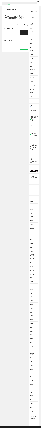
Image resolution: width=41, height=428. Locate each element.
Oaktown (31, 62)
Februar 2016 (31, 349)
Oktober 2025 (31, 209)
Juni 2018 (31, 311)
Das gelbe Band (33, 144)
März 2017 (31, 331)
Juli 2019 (31, 293)
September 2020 (32, 274)
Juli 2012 (31, 407)
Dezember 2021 (32, 254)
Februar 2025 (31, 216)
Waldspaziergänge (32, 92)
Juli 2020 (31, 277)
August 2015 (31, 357)
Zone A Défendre (33, 130)
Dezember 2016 (32, 335)
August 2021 (31, 259)
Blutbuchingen (32, 27)
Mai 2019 (31, 296)
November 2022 (32, 240)
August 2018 (31, 308)
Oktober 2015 (31, 354)
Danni (31, 28)
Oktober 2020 (31, 273)
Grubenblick (31, 42)
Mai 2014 (31, 377)
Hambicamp (31, 46)
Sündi (31, 81)
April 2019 (31, 297)
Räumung (31, 65)
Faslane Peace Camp (33, 133)
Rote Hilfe (32, 120)
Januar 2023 (31, 239)
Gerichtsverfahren (32, 39)
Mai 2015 (31, 361)
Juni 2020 (31, 278)
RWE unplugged (33, 158)
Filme (30, 31)
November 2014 (32, 369)
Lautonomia (32, 157)
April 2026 (31, 201)
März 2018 (31, 315)
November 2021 (32, 255)
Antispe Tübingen (33, 419)
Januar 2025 (31, 217)
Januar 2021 (31, 269)
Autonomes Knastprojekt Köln (34, 116)
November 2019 (32, 288)
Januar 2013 (31, 399)
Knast (31, 50)
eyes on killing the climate (34, 177)
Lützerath (31, 54)
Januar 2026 (31, 205)
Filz (30, 32)
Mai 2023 (31, 235)
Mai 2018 (31, 312)
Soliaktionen (15, 30)
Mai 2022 (31, 247)
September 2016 (32, 339)
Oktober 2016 (31, 338)
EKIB (31, 147)
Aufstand (31, 23)
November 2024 (32, 220)
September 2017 (32, 323)
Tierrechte (31, 88)
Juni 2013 (31, 392)
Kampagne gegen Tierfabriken (34, 420)
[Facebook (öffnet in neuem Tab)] (38, 1)
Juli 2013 (31, 391)
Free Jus (31, 35)
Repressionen (31, 69)
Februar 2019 (31, 300)
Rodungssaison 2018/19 (33, 73)
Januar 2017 (31, 334)
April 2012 (31, 411)
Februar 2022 (31, 251)
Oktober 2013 (31, 387)
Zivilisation (31, 96)
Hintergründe (31, 47)
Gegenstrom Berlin (33, 149)
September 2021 (32, 258)
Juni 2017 (31, 327)
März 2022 (31, 250)
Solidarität (31, 77)
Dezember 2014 (32, 368)
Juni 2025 (31, 213)
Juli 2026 (31, 198)
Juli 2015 (31, 358)
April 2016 (31, 346)
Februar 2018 (31, 316)
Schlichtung (31, 74)
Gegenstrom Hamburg (33, 150)
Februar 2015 (31, 365)
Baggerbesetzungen (32, 24)
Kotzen (17, 16)
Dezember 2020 (32, 270)
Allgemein (31, 20)
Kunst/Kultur (31, 51)
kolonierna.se (32, 134)
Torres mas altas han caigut (34, 135)
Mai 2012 (31, 410)
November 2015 (32, 353)
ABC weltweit (32, 119)
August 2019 (31, 292)
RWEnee (32, 159)
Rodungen (31, 70)
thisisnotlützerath (32, 85)
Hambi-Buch (31, 43)
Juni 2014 (31, 376)
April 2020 (31, 281)
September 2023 (32, 231)
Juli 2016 (31, 342)
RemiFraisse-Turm (32, 66)
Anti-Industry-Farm (33, 418)
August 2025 (31, 212)
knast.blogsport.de (33, 115)
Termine (31, 84)
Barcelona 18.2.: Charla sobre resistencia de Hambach (23, 36)
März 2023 (31, 236)
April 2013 (31, 395)
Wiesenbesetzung (32, 93)
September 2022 (32, 243)
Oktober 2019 (31, 289)
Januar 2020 (31, 285)
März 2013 (31, 396)
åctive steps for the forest (33, 176)
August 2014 (31, 373)
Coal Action (32, 143)
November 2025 (32, 208)
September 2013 (32, 388)
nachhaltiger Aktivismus (33, 58)
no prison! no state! (33, 121)
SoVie (31, 160)
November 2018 (32, 304)
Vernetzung (31, 89)
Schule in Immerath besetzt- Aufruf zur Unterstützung (7, 31)
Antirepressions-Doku (33, 114)
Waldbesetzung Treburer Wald (34, 129)
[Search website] (9, 4)
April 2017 (31, 330)
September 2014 (32, 372)
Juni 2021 (31, 262)
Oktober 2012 (31, 403)
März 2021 (31, 266)
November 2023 (32, 228)
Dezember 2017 (32, 319)
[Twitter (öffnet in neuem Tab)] (37, 1)
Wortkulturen (32, 161)
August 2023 (31, 232)
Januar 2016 (31, 350)
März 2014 (31, 380)
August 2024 (31, 224)
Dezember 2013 (32, 384)
